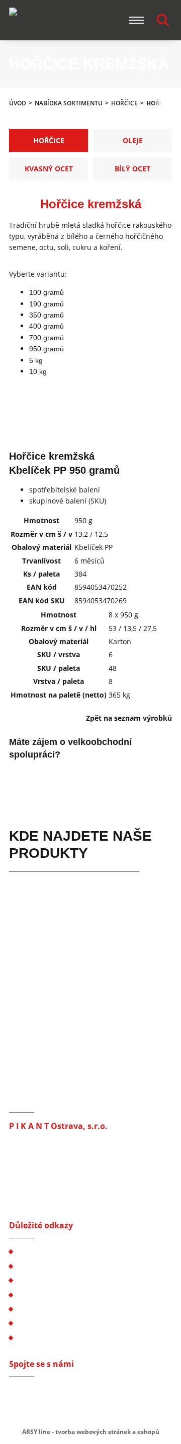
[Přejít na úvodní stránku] (46, 20)
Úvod (17, 103)
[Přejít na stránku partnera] (34, 891)
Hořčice (124, 103)
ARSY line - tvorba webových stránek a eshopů (90, 1431)
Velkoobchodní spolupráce (61, 1294)
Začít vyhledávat (163, 20)
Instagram (34, 1392)
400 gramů (46, 326)
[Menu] (136, 20)
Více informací (49, 776)
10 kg (38, 371)
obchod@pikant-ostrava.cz (68, 1191)
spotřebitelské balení (64, 489)
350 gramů (46, 315)
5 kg (36, 360)
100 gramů (46, 292)
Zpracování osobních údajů (62, 1266)
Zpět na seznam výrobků (129, 718)
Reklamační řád (43, 1280)
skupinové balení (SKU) (67, 501)
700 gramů (46, 338)
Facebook (16, 1392)
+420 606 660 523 (53, 1180)
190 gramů (46, 304)
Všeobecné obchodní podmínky (69, 1251)
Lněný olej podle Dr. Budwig (64, 1308)
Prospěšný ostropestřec (56, 1323)
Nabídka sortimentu (69, 103)
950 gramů (46, 349)
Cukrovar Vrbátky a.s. (52, 1337)
